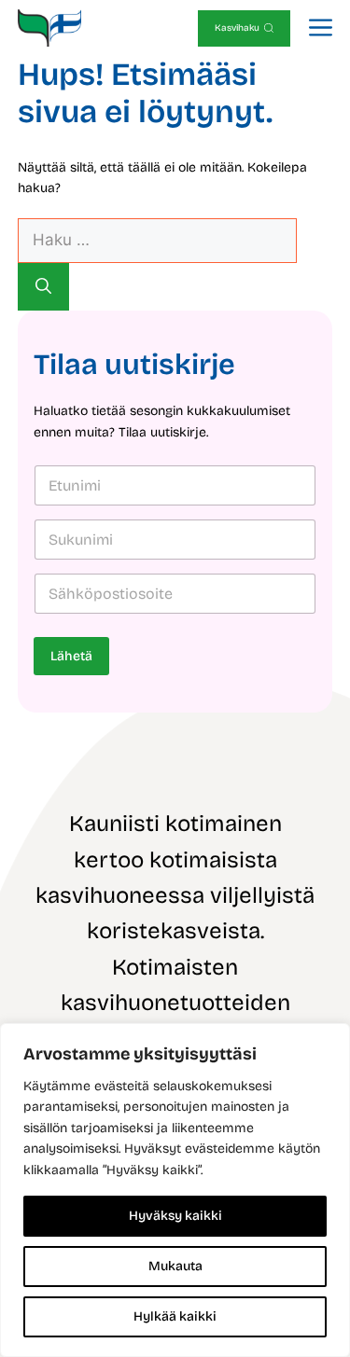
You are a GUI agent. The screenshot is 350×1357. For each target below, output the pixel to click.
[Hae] (43, 287)
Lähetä (71, 656)
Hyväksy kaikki (175, 1216)
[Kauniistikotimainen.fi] (50, 28)
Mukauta (175, 1266)
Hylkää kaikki (175, 1316)
